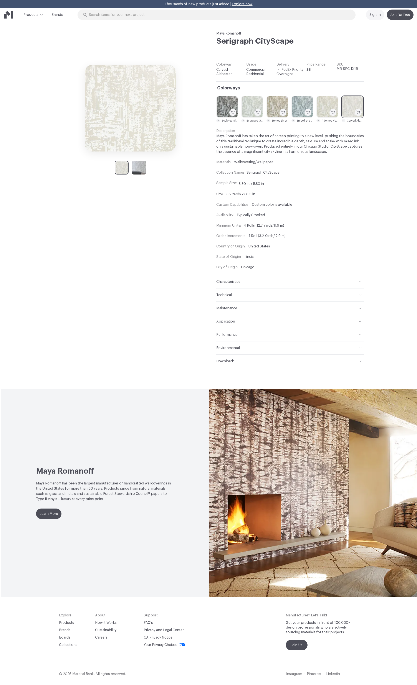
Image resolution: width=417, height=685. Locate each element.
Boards (64, 637)
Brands (57, 14)
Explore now (242, 4)
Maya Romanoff (228, 33)
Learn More (49, 513)
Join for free (400, 14)
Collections (68, 645)
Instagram (294, 674)
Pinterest (314, 674)
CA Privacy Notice (158, 637)
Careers (101, 637)
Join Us (296, 645)
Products (30, 14)
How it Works (106, 622)
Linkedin (333, 674)
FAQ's (148, 622)
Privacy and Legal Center (164, 630)
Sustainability (105, 630)
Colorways (228, 88)
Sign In (375, 14)
